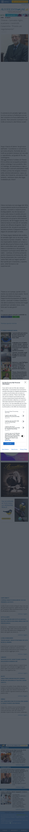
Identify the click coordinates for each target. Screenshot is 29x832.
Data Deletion (5, 449)
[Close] (25, 382)
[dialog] (14, 416)
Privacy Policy (23, 449)
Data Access (14, 449)
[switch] (23, 416)
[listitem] (14, 412)
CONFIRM (9, 443)
